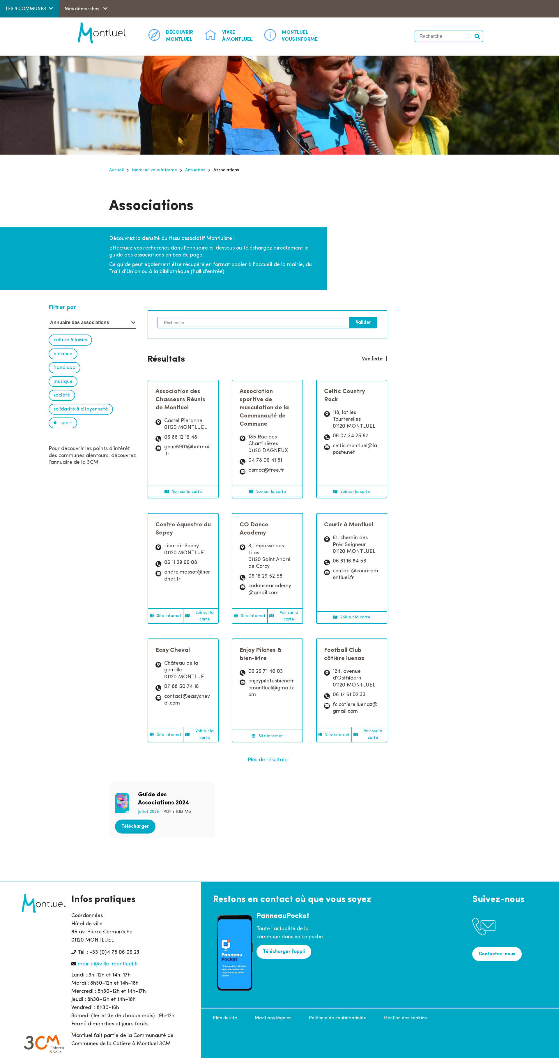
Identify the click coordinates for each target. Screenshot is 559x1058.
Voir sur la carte (187, 492)
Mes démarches (82, 9)
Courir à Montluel (348, 525)
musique (63, 381)
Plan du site (225, 1018)
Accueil (116, 170)
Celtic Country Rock (344, 395)
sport (65, 422)
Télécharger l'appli (284, 951)
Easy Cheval (172, 650)
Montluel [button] (179, 36)
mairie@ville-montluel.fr (108, 964)
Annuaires (195, 170)
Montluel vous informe (154, 170)
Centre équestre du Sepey (183, 529)
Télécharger (135, 826)
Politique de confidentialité (338, 1018)
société (62, 395)
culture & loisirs (70, 339)
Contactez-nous (497, 954)
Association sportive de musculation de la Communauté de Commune (264, 407)
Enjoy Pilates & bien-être (261, 654)
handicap (64, 367)
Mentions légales (273, 1018)
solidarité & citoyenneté (81, 409)
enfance (63, 353)
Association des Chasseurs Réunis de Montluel (180, 399)
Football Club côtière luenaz (344, 654)
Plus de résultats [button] (267, 760)
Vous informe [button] (300, 36)
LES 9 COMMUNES (26, 9)
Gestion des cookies (405, 1018)
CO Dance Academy (254, 529)
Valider (477, 36)
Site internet (169, 616)
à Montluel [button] (237, 36)
